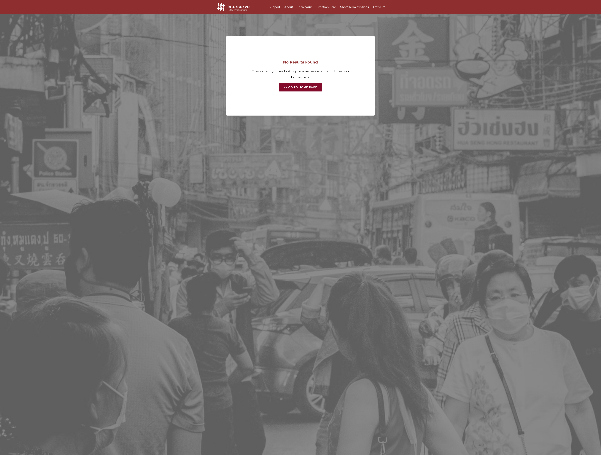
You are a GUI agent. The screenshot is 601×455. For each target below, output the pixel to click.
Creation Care (326, 7)
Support (274, 7)
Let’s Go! (379, 7)
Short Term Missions (354, 7)
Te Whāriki (304, 7)
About (288, 7)
